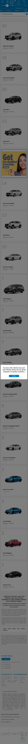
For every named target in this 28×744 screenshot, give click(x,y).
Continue (14, 376)
